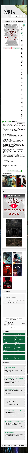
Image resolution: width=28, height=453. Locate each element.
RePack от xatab (10, 12)
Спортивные (18, 334)
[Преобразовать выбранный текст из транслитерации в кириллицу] (13, 302)
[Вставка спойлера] (16, 302)
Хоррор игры (18, 337)
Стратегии (5, 350)
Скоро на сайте (19, 352)
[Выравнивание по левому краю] (15, 300)
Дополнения (18, 347)
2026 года (5, 356)
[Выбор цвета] (5, 302)
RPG (4, 339)
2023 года (17, 358)
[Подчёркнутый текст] (9, 300)
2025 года (17, 356)
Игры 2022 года (22, 34)
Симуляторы (6, 352)
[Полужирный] (5, 300)
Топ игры (17, 350)
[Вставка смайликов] (23, 300)
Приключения (6, 347)
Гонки (4, 344)
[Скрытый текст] (8, 302)
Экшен (4, 334)
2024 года (5, 358)
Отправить (14, 327)
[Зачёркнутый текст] (12, 300)
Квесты (17, 342)
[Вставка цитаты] (11, 302)
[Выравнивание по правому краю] (20, 300)
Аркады (5, 342)
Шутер (5, 337)
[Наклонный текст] (7, 300)
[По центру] (17, 300)
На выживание (19, 339)
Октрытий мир (18, 344)
